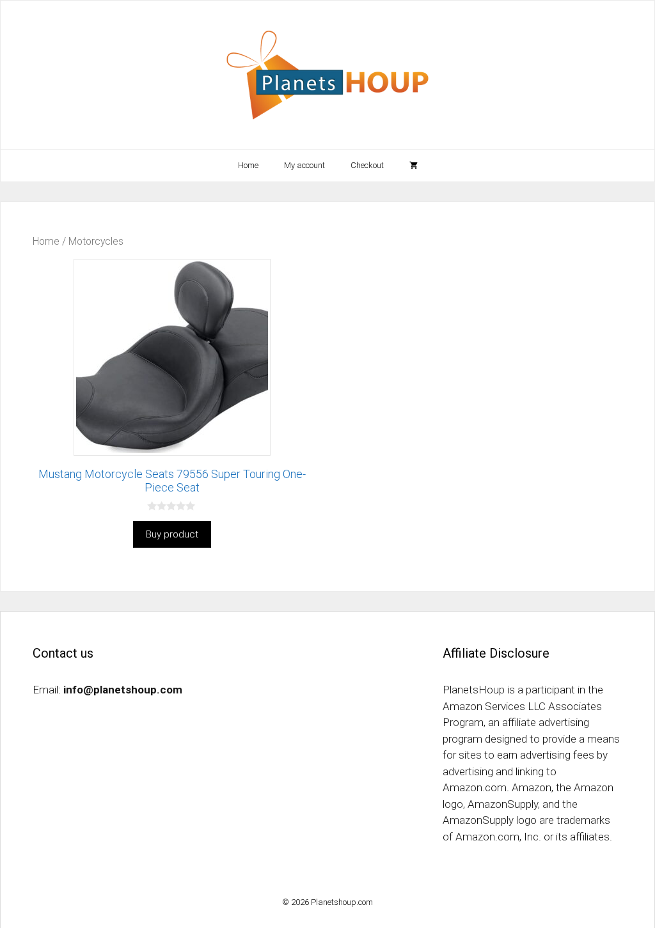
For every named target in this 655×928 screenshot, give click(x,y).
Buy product (172, 534)
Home (248, 165)
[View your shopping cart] (413, 166)
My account (304, 165)
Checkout (367, 165)
